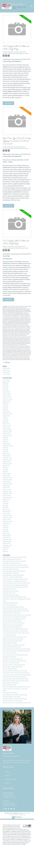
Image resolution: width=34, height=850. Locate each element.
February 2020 (7, 489)
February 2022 (7, 455)
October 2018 (6, 519)
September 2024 (7, 414)
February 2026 (7, 394)
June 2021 (5, 469)
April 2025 (5, 410)
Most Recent (6, 380)
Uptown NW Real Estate (9, 685)
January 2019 (6, 513)
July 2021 (5, 467)
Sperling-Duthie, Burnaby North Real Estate (14, 351)
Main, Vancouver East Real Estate (24, 336)
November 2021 (7, 459)
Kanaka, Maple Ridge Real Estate (12, 621)
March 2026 (6, 392)
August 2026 (6, 382)
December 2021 (7, 457)
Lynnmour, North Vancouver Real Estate (18, 335)
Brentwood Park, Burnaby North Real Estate (14, 310)
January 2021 (6, 475)
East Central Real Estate (7, 323)
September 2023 (7, 436)
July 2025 (5, 404)
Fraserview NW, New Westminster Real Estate (16, 611)
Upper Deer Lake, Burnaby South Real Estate (16, 681)
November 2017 (7, 541)
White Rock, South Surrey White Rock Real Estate (20, 359)
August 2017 (6, 547)
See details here (16, 61)
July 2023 (5, 437)
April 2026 (5, 390)
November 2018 (7, 517)
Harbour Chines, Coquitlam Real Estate (16, 329)
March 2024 (6, 424)
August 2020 (6, 485)
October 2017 (6, 543)
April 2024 (5, 422)
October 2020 (6, 481)
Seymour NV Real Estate (11, 347)
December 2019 (7, 491)
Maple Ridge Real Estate (8, 338)
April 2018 (5, 531)
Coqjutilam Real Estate (25, 318)
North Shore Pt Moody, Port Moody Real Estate (17, 340)
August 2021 (6, 465)
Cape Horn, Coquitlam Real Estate (12, 577)
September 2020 (7, 483)
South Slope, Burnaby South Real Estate (14, 677)
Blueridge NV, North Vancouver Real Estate (15, 565)
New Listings (6, 370)
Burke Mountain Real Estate (11, 569)
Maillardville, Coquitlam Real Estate (10, 336)
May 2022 (5, 449)
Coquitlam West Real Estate (8, 319)
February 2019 (7, 511)
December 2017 (7, 539)
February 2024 (7, 426)
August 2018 (6, 523)
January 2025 (6, 412)
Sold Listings (6, 374)
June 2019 (5, 503)
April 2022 (5, 452)
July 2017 (5, 549)
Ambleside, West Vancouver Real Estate (19, 307)
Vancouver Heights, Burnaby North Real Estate (17, 354)
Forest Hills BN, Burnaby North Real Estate (11, 324)
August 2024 (6, 416)
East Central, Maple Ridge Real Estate (20, 323)
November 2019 (7, 493)
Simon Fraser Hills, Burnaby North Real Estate (15, 348)
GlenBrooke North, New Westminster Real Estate (17, 615)
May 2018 (5, 529)
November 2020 (7, 479)
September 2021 (7, 463)
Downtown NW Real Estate (25, 322)
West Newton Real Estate (24, 355)
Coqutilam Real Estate (19, 319)
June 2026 (5, 386)
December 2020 (7, 477)
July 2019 (5, 501)
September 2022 (7, 446)
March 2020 (6, 487)
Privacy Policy (26, 813)
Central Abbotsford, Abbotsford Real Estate (21, 314)
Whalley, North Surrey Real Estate (12, 700)
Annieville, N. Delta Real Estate (9, 309)
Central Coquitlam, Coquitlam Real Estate (11, 315)
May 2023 (5, 442)
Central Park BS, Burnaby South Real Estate (11, 318)
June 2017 (5, 551)
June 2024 (5, 420)
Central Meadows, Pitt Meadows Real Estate (21, 317)
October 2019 (6, 495)
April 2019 (5, 507)
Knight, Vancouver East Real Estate (13, 625)
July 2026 (5, 384)
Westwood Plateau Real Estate (11, 697)
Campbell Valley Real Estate (11, 573)
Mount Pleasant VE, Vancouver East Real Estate (16, 649)
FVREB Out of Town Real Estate (19, 326)
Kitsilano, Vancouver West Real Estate (18, 330)
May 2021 (5, 471)
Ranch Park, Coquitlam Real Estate (18, 343)
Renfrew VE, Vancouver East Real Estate (14, 661)
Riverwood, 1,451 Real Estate (20, 344)
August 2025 (6, 402)
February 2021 (7, 473)
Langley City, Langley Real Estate (21, 331)
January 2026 (6, 396)
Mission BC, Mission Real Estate (9, 339)
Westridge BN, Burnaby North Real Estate (11, 356)
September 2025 (7, 400)
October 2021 (6, 461)
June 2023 (5, 440)
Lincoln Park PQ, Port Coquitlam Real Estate (15, 629)
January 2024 (6, 428)
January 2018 (6, 537)
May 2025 (5, 408)
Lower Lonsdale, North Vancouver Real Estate (17, 334)
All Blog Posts (6, 368)
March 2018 (6, 533)
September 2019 (7, 497)
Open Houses (6, 372)
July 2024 (5, 418)
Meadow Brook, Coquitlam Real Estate (22, 338)
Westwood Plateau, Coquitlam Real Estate (14, 358)
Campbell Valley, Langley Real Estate (15, 313)
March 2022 (6, 453)
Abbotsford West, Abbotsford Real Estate (16, 306)
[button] (3, 808)
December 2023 (7, 430)
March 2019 (6, 509)
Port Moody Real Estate (9, 657)
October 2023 (6, 434)
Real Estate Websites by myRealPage (17, 814)
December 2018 (7, 515)
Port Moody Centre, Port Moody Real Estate (19, 342)
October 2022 (6, 443)
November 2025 (7, 398)
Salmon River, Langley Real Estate (12, 667)
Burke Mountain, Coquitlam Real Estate (16, 311)
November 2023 (7, 432)
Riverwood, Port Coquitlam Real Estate (11, 346)
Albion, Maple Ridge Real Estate (12, 559)
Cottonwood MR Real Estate (11, 595)
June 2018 (5, 527)
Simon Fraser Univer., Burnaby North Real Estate (17, 675)
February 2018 (7, 535)
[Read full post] (17, 30)
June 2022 (5, 447)
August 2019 (6, 499)
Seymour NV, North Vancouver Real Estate (15, 671)
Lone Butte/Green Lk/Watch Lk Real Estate (15, 631)
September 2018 (7, 521)
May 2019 (5, 505)
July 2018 (5, 525)
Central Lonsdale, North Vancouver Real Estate (16, 583)
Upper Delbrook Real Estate (20, 352)
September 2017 (7, 545)
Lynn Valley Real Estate (9, 635)
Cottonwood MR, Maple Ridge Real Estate (18, 53)
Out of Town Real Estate (9, 653)
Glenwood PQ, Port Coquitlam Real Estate (15, 617)
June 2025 (5, 406)
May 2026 (5, 388)
